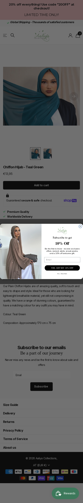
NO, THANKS (62, 274)
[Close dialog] (80, 226)
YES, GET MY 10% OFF (62, 268)
